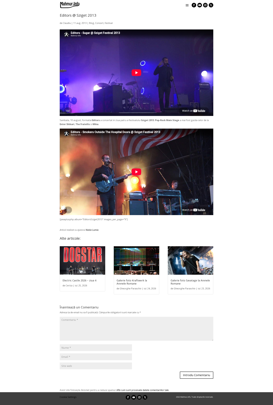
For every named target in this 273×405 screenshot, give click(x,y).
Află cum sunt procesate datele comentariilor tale (142, 390)
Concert (99, 23)
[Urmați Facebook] (194, 5)
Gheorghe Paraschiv (130, 288)
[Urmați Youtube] (199, 5)
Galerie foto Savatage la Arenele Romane (190, 282)
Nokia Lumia (92, 229)
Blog (91, 23)
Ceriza (69, 285)
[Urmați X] (211, 5)
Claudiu (67, 23)
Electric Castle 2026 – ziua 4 (79, 280)
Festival (109, 23)
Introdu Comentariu (196, 375)
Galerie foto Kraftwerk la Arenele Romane (132, 282)
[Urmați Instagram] (205, 5)
